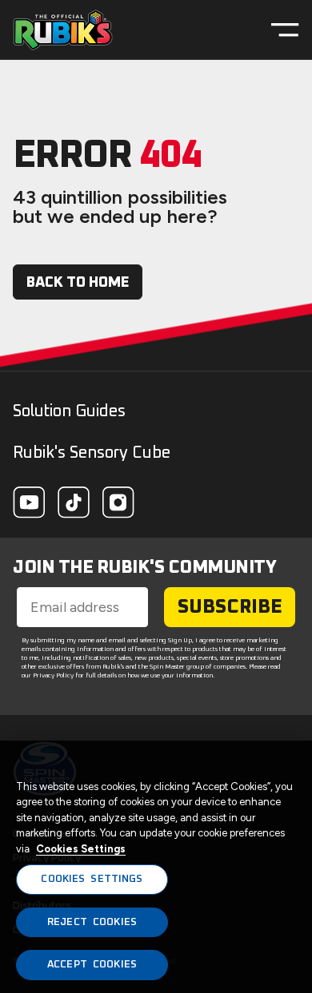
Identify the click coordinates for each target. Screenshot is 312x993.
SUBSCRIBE (230, 607)
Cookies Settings (81, 849)
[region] (156, 867)
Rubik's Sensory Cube (91, 453)
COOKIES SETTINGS (91, 879)
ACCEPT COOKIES (92, 964)
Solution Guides (69, 411)
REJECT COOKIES (92, 922)
